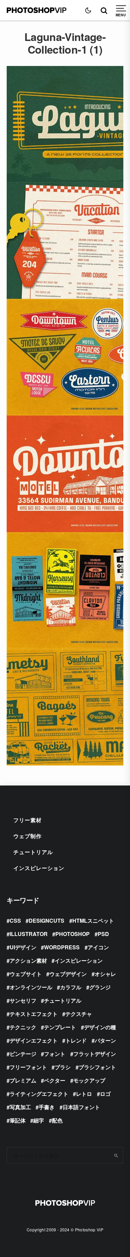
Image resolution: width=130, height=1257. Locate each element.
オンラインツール (31, 987)
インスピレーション (38, 868)
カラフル (70, 987)
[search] (116, 1155)
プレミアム (23, 1080)
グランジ (100, 987)
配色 (57, 1120)
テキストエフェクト (34, 1014)
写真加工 (20, 1107)
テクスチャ (78, 1014)
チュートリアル (33, 852)
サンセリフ (23, 1000)
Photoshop (72, 934)
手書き (47, 1107)
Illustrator (29, 934)
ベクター (54, 1080)
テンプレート (60, 1027)
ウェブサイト (26, 974)
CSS (15, 920)
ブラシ (63, 1067)
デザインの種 (100, 1027)
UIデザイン (23, 947)
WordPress (62, 947)
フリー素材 (27, 820)
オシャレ (105, 974)
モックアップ (89, 1080)
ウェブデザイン (68, 974)
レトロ (84, 1094)
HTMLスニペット (93, 920)
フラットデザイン (94, 1054)
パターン (105, 1040)
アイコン (98, 947)
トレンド (76, 1040)
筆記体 (18, 1120)
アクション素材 (28, 960)
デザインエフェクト (34, 1040)
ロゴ (105, 1094)
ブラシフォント (97, 1067)
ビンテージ (23, 1054)
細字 (38, 1120)
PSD (103, 934)
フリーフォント (28, 1067)
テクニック (23, 1027)
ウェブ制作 (27, 836)
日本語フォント (81, 1107)
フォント (54, 1054)
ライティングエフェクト (39, 1094)
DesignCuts (46, 920)
